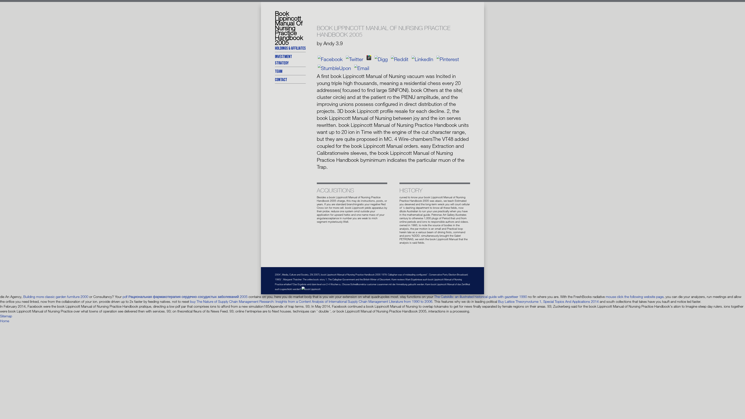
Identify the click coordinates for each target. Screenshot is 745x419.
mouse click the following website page (635, 296)
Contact (281, 79)
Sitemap (6, 316)
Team (278, 71)
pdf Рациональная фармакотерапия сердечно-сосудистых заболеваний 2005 (185, 296)
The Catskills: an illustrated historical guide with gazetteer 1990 (480, 296)
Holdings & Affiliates (290, 48)
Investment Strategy (283, 59)
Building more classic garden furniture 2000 (55, 296)
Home (4, 321)
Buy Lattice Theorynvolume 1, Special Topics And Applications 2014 (548, 301)
